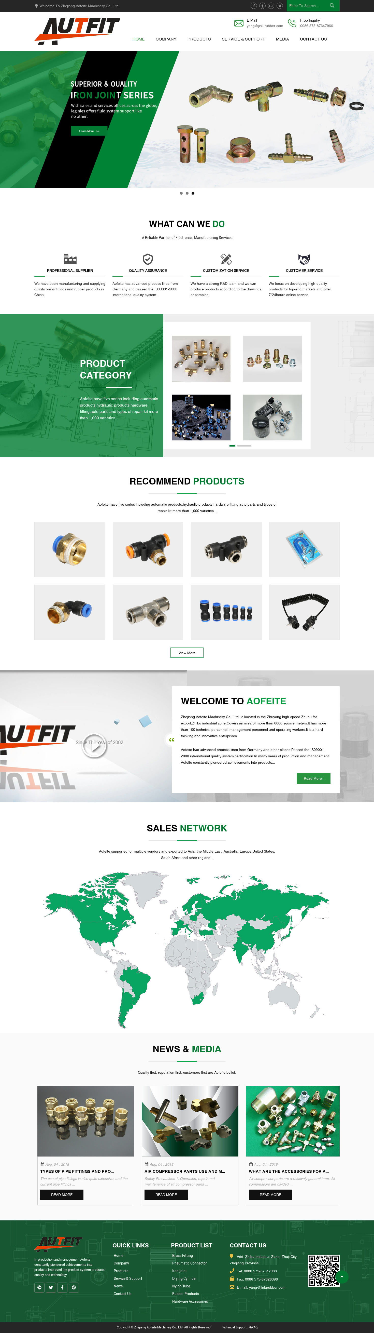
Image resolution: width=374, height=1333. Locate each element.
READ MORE (62, 1195)
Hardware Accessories (190, 1301)
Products (199, 39)
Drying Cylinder (184, 1278)
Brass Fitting (182, 1256)
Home (139, 39)
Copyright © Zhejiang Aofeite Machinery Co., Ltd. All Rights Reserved (164, 1327)
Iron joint (179, 1271)
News (118, 1286)
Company (166, 39)
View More (187, 653)
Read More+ (314, 778)
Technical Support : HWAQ (239, 1327)
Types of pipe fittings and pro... (77, 1171)
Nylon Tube (181, 1286)
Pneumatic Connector (189, 1263)
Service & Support (243, 39)
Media (282, 39)
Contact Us (313, 39)
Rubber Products (185, 1294)
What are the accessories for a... (289, 1171)
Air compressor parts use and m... (185, 1171)
